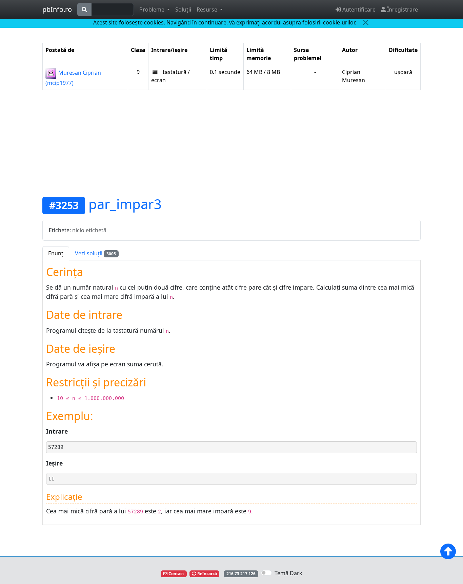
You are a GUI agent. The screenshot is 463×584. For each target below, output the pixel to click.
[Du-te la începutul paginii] (448, 551)
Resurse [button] (208, 9)
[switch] (266, 573)
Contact (175, 574)
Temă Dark (288, 573)
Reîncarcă (206, 574)
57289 (55, 447)
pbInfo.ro (57, 9)
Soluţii (183, 9)
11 (51, 479)
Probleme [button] (152, 9)
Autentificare (358, 9)
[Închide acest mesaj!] (366, 22)
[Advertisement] (231, 142)
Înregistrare (402, 9)
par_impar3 (125, 204)
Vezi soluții (95, 253)
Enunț (55, 253)
